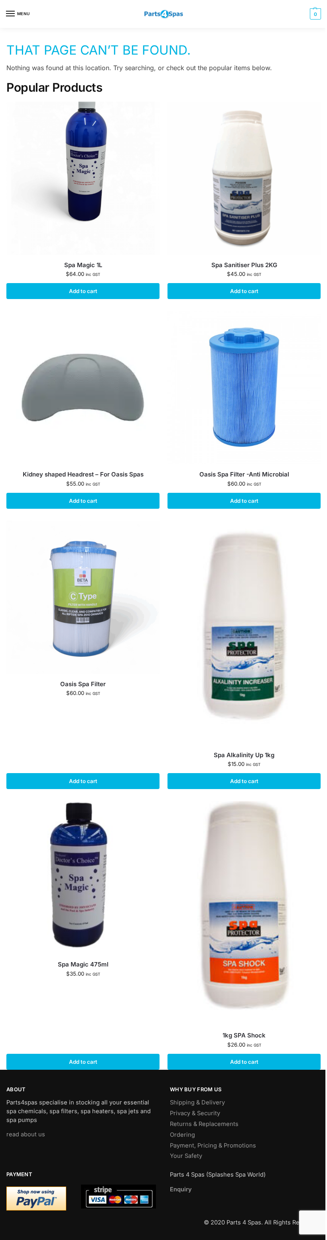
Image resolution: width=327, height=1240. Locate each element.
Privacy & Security (195, 1113)
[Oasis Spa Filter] (83, 597)
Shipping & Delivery (197, 1102)
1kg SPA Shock (244, 1035)
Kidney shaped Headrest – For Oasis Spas (83, 474)
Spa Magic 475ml (83, 964)
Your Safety (186, 1155)
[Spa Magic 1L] (83, 178)
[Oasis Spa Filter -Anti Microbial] (244, 387)
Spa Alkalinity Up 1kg (244, 755)
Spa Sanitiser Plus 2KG (244, 265)
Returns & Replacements (204, 1124)
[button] (314, 14)
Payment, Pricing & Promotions (213, 1145)
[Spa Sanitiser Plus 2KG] (244, 178)
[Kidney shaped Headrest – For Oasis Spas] (83, 387)
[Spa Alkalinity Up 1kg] (244, 633)
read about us (25, 1134)
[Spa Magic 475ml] (83, 877)
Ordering (182, 1134)
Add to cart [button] (83, 291)
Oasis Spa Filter (83, 684)
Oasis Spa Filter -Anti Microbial (244, 474)
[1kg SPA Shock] (244, 913)
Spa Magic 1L (83, 265)
